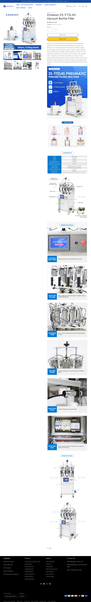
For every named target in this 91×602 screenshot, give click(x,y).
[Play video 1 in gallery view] (17, 55)
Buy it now (63, 39)
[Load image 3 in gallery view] (36, 55)
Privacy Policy (49, 566)
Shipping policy (43, 601)
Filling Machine (28, 564)
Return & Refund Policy (52, 569)
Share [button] (49, 548)
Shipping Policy (50, 571)
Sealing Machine (29, 571)
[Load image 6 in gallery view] (27, 65)
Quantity (49, 27)
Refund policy (20, 601)
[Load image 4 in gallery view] (8, 65)
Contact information (51, 601)
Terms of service (34, 601)
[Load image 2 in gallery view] (27, 55)
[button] (27, 4)
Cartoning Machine (29, 574)
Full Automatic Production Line (32, 561)
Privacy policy (27, 601)
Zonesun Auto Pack (11, 601)
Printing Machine (29, 576)
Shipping (49, 24)
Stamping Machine (29, 579)
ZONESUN (7, 558)
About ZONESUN (50, 561)
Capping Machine (29, 566)
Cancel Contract (50, 576)
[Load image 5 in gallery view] (17, 65)
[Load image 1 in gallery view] (8, 55)
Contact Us (49, 564)
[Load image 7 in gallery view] (36, 65)
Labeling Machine (29, 569)
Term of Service (50, 574)
